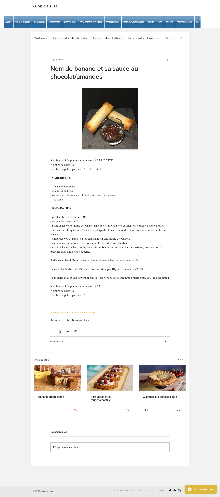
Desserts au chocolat (60, 320)
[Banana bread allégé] (57, 378)
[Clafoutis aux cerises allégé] (162, 378)
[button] (70, 22)
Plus (167, 38)
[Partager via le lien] (75, 331)
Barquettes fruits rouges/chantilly (101, 398)
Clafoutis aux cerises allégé (160, 396)
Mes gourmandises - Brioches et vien (70, 38)
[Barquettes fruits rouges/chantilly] (110, 378)
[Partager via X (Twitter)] (59, 331)
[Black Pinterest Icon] (174, 490)
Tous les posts (40, 38)
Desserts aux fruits (80, 320)
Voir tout (181, 359)
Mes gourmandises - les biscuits (107, 38)
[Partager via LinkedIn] (67, 331)
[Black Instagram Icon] (179, 490)
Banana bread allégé (51, 396)
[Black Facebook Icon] (170, 490)
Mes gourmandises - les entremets (143, 38)
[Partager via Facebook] (51, 331)
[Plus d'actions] (168, 59)
